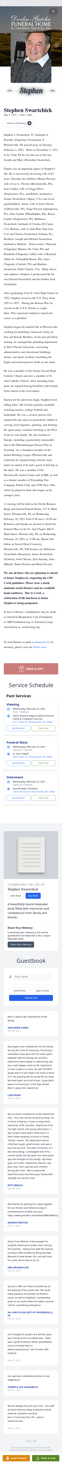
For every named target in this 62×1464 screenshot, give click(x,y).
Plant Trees (43, 728)
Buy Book (33, 895)
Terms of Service (39, 1450)
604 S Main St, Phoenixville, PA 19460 (32, 756)
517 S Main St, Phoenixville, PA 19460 (32, 721)
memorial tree (42, 642)
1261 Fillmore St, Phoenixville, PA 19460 (34, 791)
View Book (15, 895)
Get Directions (18, 728)
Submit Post (31, 997)
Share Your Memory (20, 944)
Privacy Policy (22, 1450)
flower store (39, 647)
